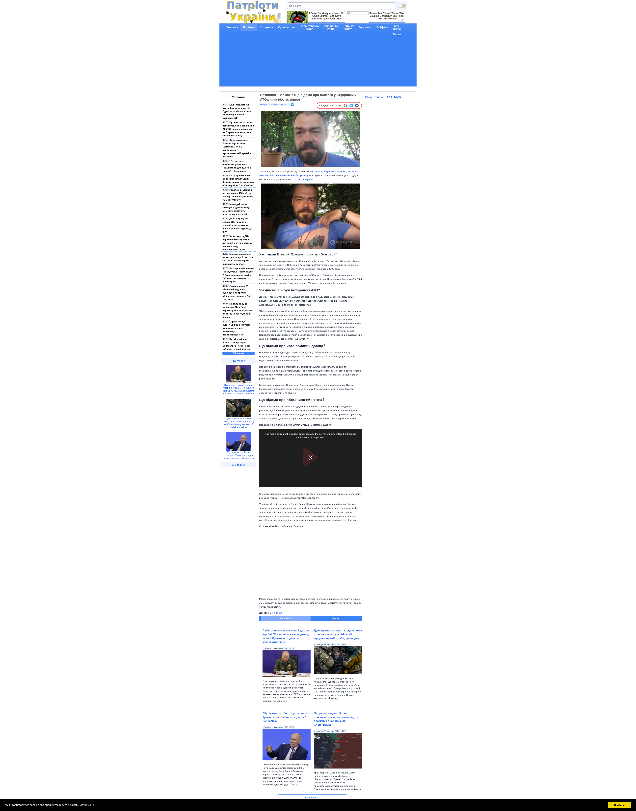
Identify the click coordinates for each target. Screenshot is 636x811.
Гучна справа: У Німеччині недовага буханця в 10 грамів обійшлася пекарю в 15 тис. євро (236, 292)
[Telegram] (351, 105)
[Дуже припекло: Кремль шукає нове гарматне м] (238, 407)
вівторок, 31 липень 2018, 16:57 (274, 104)
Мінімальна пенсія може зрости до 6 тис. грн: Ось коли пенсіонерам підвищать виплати (238, 258)
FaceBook (286, 618)
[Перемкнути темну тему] (402, 6)
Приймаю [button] (619, 805)
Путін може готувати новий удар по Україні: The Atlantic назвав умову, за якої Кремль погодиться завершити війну (238, 129)
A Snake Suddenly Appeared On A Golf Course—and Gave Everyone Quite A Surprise (326, 16)
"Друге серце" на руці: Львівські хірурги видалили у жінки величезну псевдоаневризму (236, 328)
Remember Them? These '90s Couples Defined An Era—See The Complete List (386, 16)
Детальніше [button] (87, 805)
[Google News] (345, 105)
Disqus (335, 618)
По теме (238, 360)
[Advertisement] (318, 63)
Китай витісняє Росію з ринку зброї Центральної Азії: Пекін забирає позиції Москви (236, 344)
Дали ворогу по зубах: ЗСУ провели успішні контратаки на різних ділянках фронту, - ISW (237, 225)
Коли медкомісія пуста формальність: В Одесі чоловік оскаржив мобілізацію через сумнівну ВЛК (236, 111)
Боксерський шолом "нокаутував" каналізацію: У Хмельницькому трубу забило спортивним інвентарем (238, 275)
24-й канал (276, 612)
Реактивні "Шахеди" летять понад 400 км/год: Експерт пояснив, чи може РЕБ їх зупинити (237, 194)
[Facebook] (357, 105)
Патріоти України (303, 179)
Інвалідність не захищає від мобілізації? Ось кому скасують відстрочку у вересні (237, 209)
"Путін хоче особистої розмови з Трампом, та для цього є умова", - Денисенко (236, 165)
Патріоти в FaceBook (383, 96)
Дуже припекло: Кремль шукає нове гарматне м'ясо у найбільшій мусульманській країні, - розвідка (238, 423)
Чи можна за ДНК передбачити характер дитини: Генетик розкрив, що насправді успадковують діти (237, 242)
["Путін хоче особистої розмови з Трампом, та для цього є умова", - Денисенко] (238, 441)
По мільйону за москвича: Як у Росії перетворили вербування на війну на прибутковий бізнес (237, 310)
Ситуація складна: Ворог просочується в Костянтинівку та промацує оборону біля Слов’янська (238, 180)
